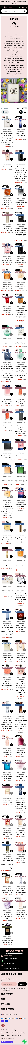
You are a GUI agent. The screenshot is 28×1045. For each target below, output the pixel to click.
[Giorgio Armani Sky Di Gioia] (20, 765)
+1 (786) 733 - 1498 (9, 963)
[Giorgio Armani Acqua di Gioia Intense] (7, 330)
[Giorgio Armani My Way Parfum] (20, 493)
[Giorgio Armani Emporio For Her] (7, 217)
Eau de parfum (7, 399)
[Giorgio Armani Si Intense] (20, 390)
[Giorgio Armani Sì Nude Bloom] (7, 741)
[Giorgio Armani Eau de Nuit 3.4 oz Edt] (7, 444)
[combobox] (14, 11)
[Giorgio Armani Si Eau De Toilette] (20, 903)
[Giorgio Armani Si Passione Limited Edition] (7, 821)
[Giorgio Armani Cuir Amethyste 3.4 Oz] (7, 929)
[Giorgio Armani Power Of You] (20, 741)
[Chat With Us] (20, 7)
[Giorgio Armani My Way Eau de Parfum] (7, 249)
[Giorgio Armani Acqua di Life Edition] (7, 765)
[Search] (25, 11)
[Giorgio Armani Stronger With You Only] (7, 526)
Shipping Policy (5, 1035)
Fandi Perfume (10, 1038)
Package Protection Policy (8, 1030)
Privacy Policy (21, 1032)
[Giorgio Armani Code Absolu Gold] (20, 526)
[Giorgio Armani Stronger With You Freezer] (20, 552)
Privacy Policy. (6, 990)
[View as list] (25, 112)
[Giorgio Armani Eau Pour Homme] (7, 646)
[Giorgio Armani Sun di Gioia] (20, 646)
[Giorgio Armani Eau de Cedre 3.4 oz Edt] (20, 468)
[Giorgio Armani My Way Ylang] (20, 847)
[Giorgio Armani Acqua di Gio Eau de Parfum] (20, 330)
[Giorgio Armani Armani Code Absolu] (7, 552)
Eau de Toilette (7, 131)
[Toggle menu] (2, 7)
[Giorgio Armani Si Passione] (7, 299)
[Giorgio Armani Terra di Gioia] (20, 275)
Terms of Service (16, 1035)
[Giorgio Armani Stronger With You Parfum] (20, 614)
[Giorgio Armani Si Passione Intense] (7, 414)
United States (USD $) (9, 1014)
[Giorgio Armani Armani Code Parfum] (20, 249)
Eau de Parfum (20, 131)
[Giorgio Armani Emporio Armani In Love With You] (7, 670)
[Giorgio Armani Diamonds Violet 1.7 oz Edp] (7, 903)
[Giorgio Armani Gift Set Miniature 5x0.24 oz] (7, 578)
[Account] (23, 7)
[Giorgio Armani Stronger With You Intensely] (7, 191)
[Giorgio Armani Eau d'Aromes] (7, 468)
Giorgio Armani (7, 129)
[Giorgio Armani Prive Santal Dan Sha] (7, 879)
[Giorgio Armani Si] (7, 155)
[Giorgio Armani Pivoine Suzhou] (7, 789)
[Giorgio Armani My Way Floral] (7, 390)
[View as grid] (21, 112)
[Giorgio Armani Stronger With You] (7, 275)
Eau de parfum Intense (7, 340)
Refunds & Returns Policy (8, 1032)
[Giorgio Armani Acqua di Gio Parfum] (20, 191)
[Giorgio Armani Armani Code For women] (20, 122)
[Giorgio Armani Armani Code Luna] (20, 879)
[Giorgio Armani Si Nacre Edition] (20, 821)
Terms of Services (21, 988)
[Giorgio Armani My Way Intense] (20, 444)
